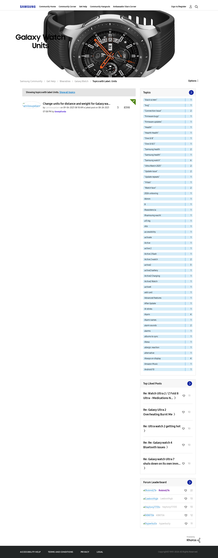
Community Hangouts (100, 6)
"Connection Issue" (152, 111)
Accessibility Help (30, 552)
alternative (149, 353)
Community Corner (67, 6)
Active (147, 243)
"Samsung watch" (152, 160)
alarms (147, 331)
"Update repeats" (152, 177)
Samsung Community (31, 81)
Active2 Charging (152, 276)
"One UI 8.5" (149, 144)
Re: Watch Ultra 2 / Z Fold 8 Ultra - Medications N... (161, 396)
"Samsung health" (152, 155)
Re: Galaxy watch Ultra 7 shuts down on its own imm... (161, 461)
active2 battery (151, 270)
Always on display (152, 358)
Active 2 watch (151, 259)
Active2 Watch (150, 281)
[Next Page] (191, 92)
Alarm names (150, 320)
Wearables (65, 81)
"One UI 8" (149, 138)
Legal (100, 552)
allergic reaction (151, 347)
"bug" (146, 105)
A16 (146, 226)
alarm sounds (150, 325)
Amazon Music (151, 364)
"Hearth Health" (151, 133)
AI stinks (148, 309)
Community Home (47, 6)
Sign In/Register (178, 6)
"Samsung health (152, 149)
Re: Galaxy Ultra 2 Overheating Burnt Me (158, 412)
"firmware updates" (153, 122)
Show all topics (67, 92)
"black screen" (150, 100)
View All (168, 384)
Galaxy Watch (81, 81)
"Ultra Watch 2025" (152, 166)
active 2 (147, 248)
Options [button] (192, 80)
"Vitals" (147, 182)
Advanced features (152, 298)
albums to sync (151, 336)
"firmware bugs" (151, 116)
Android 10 (149, 369)
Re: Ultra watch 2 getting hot (161, 426)
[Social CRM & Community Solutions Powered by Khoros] (193, 539)
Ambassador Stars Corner (124, 6)
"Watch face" (150, 188)
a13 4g (147, 221)
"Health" (148, 127)
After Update (150, 303)
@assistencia (150, 210)
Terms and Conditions (60, 552)
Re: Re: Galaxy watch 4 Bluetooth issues (157, 445)
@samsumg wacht (152, 215)
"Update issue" (150, 171)
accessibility (150, 232)
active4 (147, 287)
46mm (147, 199)
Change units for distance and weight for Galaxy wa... (76, 103)
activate (148, 237)
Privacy (85, 552)
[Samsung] (27, 6)
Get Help (83, 6)
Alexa (146, 342)
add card (148, 292)
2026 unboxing (151, 193)
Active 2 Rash (150, 254)
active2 (147, 265)
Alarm (147, 314)
